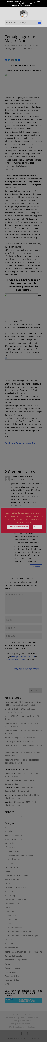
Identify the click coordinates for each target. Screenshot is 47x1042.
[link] (24, 13)
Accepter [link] (37, 527)
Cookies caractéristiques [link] (18, 527)
